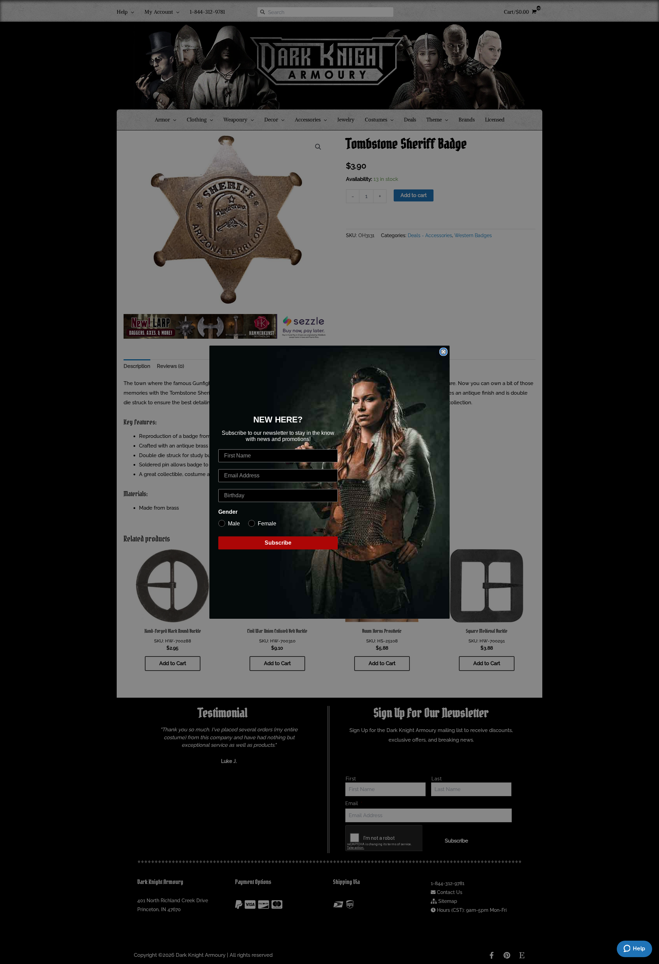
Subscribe (278, 543)
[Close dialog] (443, 351)
